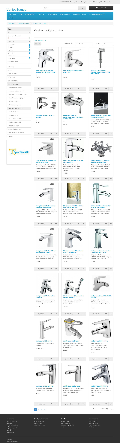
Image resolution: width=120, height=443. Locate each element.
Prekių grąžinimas (11, 429)
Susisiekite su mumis (39, 421)
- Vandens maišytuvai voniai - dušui (17, 94)
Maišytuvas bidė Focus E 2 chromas (45, 296)
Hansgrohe (12, 53)
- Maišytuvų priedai (13, 126)
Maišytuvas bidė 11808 (44, 341)
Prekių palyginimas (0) (40, 40)
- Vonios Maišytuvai (13, 112)
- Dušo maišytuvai (13, 115)
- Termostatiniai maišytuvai (15, 119)
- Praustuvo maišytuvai (14, 105)
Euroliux (11, 47)
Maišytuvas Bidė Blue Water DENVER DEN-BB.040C (101, 206)
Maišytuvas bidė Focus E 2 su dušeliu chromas (73, 296)
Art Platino (12, 58)
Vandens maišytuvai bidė (39, 23)
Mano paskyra (92, 421)
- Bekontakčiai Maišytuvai (15, 87)
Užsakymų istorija (93, 423)
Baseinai (11, 18)
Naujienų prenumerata (95, 427)
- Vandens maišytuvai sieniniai (16, 91)
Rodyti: (98, 43)
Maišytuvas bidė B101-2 (99, 341)
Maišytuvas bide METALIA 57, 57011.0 (101, 296)
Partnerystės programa (67, 425)
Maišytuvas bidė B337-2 (99, 386)
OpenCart (9, 439)
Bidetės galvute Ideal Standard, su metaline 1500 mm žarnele (100, 72)
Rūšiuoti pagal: (68, 43)
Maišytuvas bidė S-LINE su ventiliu (45, 116)
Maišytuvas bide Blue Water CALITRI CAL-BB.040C (73, 206)
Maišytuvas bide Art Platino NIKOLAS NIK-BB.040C (100, 161)
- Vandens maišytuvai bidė (15, 108)
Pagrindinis (11, 23)
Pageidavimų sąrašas (94, 425)
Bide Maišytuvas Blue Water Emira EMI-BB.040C (101, 116)
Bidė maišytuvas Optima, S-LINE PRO (73, 71)
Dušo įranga (12, 14)
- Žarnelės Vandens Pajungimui (16, 98)
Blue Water (12, 44)
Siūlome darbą (10, 432)
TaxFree (9, 430)
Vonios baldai (40, 14)
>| (45, 409)
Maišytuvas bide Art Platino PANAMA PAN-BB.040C (46, 206)
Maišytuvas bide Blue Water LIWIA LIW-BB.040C (73, 251)
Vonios (20, 14)
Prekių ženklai (65, 421)
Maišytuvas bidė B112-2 (44, 386)
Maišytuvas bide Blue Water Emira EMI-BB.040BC (46, 251)
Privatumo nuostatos (12, 425)
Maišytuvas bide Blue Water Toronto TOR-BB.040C (101, 251)
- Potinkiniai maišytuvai (14, 122)
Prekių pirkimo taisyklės (13, 427)
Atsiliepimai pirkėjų (12, 421)
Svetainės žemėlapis (39, 425)
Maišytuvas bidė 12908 (71, 341)
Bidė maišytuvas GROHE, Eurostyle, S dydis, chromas (45, 71)
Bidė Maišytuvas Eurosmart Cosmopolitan (73, 161)
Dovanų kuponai (65, 423)
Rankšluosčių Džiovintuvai (79, 14)
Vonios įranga (16, 9)
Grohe (11, 50)
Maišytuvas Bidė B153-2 (71, 386)
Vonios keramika (29, 14)
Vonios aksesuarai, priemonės (97, 14)
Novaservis (12, 55)
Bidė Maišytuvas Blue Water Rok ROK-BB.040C (46, 161)
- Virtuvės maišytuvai (13, 101)
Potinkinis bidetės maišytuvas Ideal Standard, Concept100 (73, 117)
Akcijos (63, 427)
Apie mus (9, 423)
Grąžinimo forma (38, 423)
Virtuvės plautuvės (52, 14)
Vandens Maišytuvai (64, 14)
